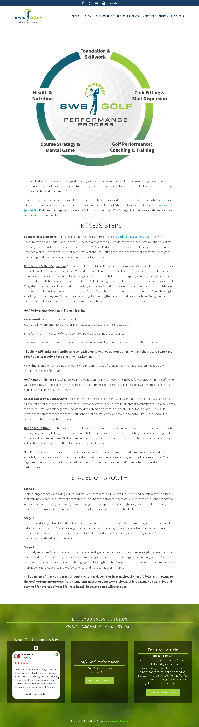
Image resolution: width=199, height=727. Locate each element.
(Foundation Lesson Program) (132, 237)
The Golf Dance (163, 656)
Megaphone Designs (118, 721)
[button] (14, 678)
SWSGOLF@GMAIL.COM (87, 626)
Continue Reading (163, 692)
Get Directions (99, 680)
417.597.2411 (122, 626)
